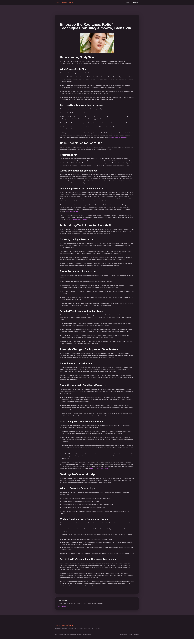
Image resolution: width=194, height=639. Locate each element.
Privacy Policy (123, 634)
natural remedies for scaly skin (117, 137)
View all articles (63, 606)
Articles (61, 11)
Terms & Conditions (134, 634)
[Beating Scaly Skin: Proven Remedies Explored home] (75, 3)
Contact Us (135, 2)
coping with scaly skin (72, 211)
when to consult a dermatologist (78, 219)
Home (127, 2)
